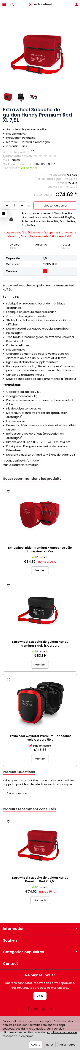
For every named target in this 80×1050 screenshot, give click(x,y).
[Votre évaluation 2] (40, 156)
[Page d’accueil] (40, 4)
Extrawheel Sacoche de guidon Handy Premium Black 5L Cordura (40, 643)
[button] (39, 53)
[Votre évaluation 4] (50, 156)
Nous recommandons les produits (32, 478)
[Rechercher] (12, 4)
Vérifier (40, 570)
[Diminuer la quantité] (22, 205)
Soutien (10, 940)
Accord (35, 1044)
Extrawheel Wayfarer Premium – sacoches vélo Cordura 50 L (40, 738)
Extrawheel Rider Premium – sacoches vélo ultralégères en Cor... (40, 549)
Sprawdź (40, 900)
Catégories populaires (23, 951)
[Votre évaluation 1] (35, 156)
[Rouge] (45, 271)
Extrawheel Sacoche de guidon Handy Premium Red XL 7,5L (40, 879)
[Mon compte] (76, 4)
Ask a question (17, 793)
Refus (50, 1044)
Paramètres (67, 1044)
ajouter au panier (55, 205)
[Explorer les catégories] (4, 4)
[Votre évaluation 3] (45, 156)
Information (14, 928)
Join (40, 996)
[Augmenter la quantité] (7, 205)
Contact (10, 963)
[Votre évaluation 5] (55, 156)
